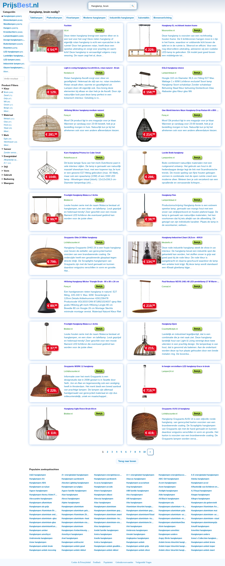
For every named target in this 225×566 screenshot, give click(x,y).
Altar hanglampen (102, 502)
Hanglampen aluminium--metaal (173, 518)
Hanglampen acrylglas (72, 487)
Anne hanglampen (37, 542)
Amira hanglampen (103, 534)
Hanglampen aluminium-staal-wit (76, 522)
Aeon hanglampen (167, 487)
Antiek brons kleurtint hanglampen (173, 542)
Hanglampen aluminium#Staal (140, 514)
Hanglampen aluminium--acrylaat (205, 514)
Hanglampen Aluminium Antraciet (205, 506)
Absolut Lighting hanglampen (75, 483)
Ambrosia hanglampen (137, 530)
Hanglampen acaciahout (137, 483)
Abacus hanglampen (136, 479)
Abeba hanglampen (200, 479)
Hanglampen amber (38, 530)
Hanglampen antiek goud (73, 546)
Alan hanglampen (70, 495)
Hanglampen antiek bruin (41, 546)
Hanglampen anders (200, 534)
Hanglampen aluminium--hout (75, 518)
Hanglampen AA (37, 479)
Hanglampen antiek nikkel (74, 550)
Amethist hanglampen (201, 530)
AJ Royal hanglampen (201, 491)
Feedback (96, 562)
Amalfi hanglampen (200, 526)
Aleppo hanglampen (200, 495)
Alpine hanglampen (71, 502)
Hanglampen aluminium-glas (42, 522)
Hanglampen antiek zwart (203, 550)
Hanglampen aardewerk (73, 479)
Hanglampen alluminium (40, 502)
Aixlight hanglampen (168, 491)
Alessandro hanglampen (40, 499)
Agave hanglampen (38, 491)
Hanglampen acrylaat (39, 487)
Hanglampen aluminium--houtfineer (108, 518)
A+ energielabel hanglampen (75, 475)
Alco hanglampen (134, 495)
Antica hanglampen (103, 542)
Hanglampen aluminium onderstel (43, 514)
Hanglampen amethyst (40, 534)
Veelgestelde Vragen (143, 562)
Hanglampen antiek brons (203, 542)
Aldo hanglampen (167, 495)
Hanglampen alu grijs (39, 506)
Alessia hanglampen (103, 499)
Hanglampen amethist (169, 530)
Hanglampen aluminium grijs (172, 510)
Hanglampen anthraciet (73, 542)
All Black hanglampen (169, 499)
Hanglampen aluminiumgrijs (204, 522)
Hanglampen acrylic (103, 487)
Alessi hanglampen (71, 499)
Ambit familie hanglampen (106, 530)
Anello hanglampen (103, 538)
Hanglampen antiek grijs (137, 546)
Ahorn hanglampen (103, 491)
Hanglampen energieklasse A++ (173, 475)
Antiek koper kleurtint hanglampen (173, 546)
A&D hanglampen (37, 475)
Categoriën (9, 12)
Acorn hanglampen (167, 483)
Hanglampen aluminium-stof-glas (108, 522)
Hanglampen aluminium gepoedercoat (108, 510)
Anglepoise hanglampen (137, 538)
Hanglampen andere (168, 534)
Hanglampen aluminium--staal (205, 518)
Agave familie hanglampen (74, 491)
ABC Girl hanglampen (169, 479)
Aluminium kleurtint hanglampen (140, 506)
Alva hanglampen (102, 526)
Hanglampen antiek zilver (138, 550)
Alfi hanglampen (133, 499)
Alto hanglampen (134, 502)
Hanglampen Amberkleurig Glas (76, 530)
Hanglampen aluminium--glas (43, 518)
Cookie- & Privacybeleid (81, 562)
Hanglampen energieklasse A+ (108, 475)
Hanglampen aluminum (72, 526)
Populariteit (108, 562)
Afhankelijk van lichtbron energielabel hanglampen (205, 487)
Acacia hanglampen (103, 483)
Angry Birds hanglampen (170, 538)
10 (144, 452)
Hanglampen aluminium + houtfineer (173, 506)
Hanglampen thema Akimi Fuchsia (43, 495)
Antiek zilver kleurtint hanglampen (173, 550)
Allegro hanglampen (200, 499)
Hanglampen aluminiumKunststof (43, 526)
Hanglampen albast (103, 495)
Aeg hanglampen (134, 487)
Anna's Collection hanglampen (205, 538)
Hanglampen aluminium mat (204, 510)
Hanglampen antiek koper (203, 546)
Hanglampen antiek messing (42, 550)
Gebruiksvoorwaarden (124, 562)
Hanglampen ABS (37, 483)
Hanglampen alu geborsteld (204, 502)
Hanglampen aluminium (73, 506)
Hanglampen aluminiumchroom (140, 522)
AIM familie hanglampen (137, 491)
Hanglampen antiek (135, 542)
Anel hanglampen (70, 538)
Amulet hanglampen (135, 534)
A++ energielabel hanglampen (140, 475)
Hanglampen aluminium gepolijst (140, 510)
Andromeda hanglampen (40, 538)
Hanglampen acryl (199, 483)
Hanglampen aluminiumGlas (172, 522)
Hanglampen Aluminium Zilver (76, 514)
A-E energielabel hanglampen (205, 475)
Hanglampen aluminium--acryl (173, 514)
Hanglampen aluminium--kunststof (140, 518)
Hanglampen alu (166, 502)
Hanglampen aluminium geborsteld (76, 510)
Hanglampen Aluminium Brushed (43, 510)
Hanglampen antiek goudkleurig (108, 546)
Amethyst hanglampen (72, 534)
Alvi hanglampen (134, 526)
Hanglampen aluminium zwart (108, 514)
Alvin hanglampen (167, 526)
